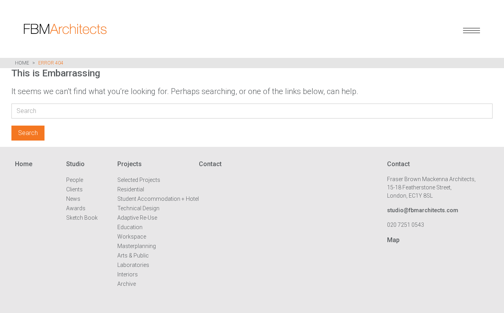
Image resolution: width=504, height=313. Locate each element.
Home (22, 63)
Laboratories (133, 265)
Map (393, 240)
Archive (126, 284)
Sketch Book (82, 218)
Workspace (131, 236)
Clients (74, 189)
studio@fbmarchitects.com (422, 210)
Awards (75, 208)
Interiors (127, 274)
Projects (129, 164)
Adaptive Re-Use (137, 218)
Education (130, 227)
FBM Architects (108, 29)
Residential (130, 189)
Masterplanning (136, 246)
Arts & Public (133, 255)
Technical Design (138, 208)
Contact (210, 164)
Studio (75, 164)
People (74, 180)
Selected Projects (138, 180)
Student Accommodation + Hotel (158, 199)
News (73, 199)
